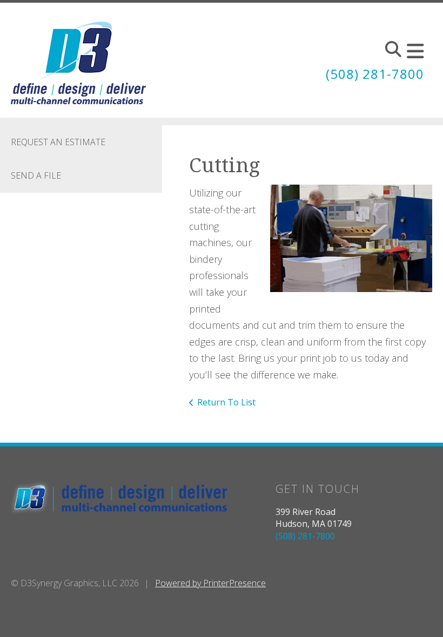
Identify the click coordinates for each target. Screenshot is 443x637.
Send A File (36, 175)
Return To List (226, 402)
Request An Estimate (58, 142)
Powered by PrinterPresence (210, 583)
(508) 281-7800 (375, 74)
